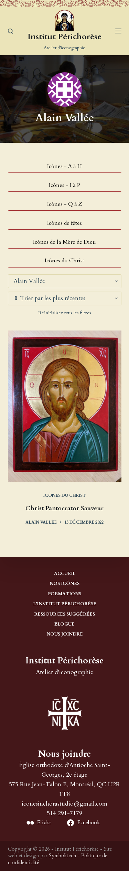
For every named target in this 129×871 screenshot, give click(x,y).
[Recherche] (10, 31)
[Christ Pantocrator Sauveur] (64, 406)
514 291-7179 (64, 813)
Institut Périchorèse (64, 36)
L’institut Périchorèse (64, 604)
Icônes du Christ (64, 495)
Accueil (64, 574)
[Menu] (118, 31)
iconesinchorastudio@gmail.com (64, 804)
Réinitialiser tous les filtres (64, 312)
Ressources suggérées (64, 614)
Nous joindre (64, 634)
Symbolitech (62, 855)
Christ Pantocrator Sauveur (64, 508)
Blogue (64, 624)
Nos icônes (64, 584)
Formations (64, 594)
